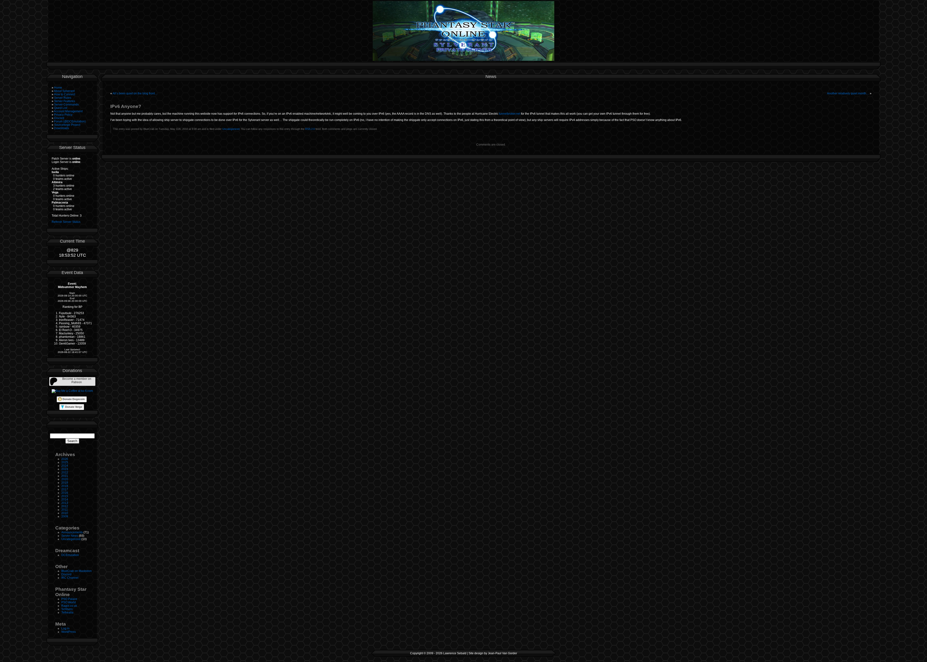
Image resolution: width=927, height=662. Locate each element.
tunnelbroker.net (509, 113)
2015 (64, 496)
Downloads (61, 128)
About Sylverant (64, 91)
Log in (65, 628)
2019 (64, 482)
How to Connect (64, 94)
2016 (64, 492)
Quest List (60, 108)
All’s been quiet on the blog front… (135, 93)
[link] (72, 381)
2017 (64, 489)
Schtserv (67, 609)
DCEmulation (70, 555)
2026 (64, 459)
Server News (69, 535)
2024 (64, 465)
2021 (64, 476)
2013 (64, 503)
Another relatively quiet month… (848, 93)
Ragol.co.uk (69, 605)
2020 (64, 479)
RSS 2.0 (310, 128)
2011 (64, 509)
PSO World (68, 602)
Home (58, 87)
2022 (64, 472)
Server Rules (62, 97)
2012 (64, 506)
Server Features (64, 101)
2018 (64, 486)
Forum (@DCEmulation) (70, 121)
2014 (64, 499)
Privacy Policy (63, 114)
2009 (64, 516)
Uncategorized (71, 539)
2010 (64, 513)
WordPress (68, 632)
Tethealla (67, 612)
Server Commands (66, 104)
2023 (64, 469)
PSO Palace (69, 599)
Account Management (68, 111)
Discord (59, 118)
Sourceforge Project (67, 125)
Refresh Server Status (66, 222)
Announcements (72, 532)
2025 (64, 462)
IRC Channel (69, 577)
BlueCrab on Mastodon (76, 571)
